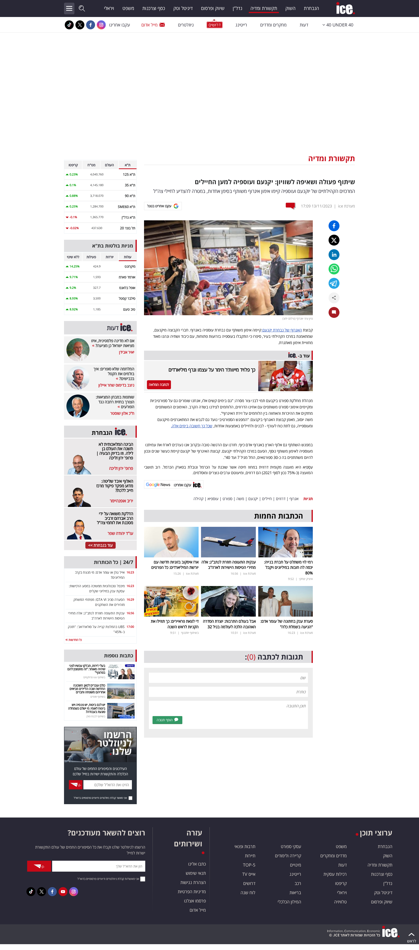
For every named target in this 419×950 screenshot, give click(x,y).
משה (240, 498)
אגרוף (294, 498)
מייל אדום (149, 25)
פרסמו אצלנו (195, 901)
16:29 (130, 599)
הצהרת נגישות (193, 882)
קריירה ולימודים (288, 856)
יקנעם (253, 498)
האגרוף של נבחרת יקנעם (281, 330)
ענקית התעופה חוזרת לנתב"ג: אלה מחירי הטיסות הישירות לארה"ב (228, 564)
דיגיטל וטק (183, 8)
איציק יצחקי (306, 579)
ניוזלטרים (186, 25)
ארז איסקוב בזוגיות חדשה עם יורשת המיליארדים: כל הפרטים (175, 564)
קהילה (198, 498)
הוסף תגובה (165, 720)
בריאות (295, 892)
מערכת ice (346, 206)
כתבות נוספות (118, 655)
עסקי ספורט (291, 846)
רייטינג (241, 25)
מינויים (295, 865)
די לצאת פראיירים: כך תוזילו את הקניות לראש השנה (175, 624)
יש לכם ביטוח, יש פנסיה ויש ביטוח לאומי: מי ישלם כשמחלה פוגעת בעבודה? (86, 708)
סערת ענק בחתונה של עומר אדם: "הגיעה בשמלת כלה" (286, 624)
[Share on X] (334, 240)
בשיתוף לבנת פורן (96, 716)
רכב (298, 883)
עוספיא (213, 498)
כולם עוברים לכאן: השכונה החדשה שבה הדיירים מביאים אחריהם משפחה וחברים (87, 688)
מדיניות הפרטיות (192, 891)
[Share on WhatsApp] (334, 269)
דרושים (249, 883)
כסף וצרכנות (153, 8)
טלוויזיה (340, 902)
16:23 (130, 572)
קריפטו (341, 883)
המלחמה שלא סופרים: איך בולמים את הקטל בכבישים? (114, 373)
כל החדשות (75, 640)
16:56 (130, 613)
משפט (128, 8)
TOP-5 (249, 865)
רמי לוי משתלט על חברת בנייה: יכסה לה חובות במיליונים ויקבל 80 (288, 567)
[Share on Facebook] (334, 225)
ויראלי (109, 8)
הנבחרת (311, 8)
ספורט (227, 498)
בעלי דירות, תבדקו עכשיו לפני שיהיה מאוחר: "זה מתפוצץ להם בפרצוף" (86, 669)
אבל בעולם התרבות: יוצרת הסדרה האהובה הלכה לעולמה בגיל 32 (229, 624)
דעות (304, 25)
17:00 (130, 627)
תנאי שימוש (196, 873)
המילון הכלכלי (289, 902)
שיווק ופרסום (213, 8)
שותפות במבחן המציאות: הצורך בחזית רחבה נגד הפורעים (115, 401)
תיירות (250, 856)
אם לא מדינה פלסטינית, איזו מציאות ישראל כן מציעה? (112, 343)
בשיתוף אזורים (97, 696)
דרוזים (280, 498)
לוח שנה (248, 892)
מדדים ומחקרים (333, 856)
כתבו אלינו (197, 864)
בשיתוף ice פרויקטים (94, 677)
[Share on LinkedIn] (334, 254)
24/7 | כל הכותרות (113, 562)
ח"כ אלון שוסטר (122, 413)
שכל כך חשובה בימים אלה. (191, 426)
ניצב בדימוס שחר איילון (116, 385)
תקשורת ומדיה (263, 8)
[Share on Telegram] (334, 283)
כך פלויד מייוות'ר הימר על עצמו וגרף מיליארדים (212, 369)
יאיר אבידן (126, 352)
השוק (290, 8)
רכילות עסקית (335, 874)
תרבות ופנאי (244, 846)
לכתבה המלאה (159, 384)
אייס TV (248, 874)
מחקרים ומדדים (273, 25)
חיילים (267, 498)
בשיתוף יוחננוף (190, 633)
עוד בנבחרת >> (100, 545)
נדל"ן (237, 8)
